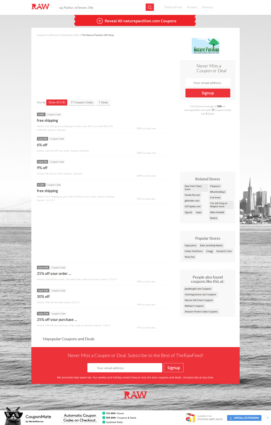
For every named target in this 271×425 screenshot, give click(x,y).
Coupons (42, 35)
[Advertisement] (207, 143)
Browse (192, 7)
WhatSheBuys (217, 191)
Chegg (209, 251)
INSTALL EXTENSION (246, 417)
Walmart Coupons (194, 305)
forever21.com (224, 251)
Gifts (76, 35)
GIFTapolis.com (193, 206)
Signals (188, 212)
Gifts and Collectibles (60, 35)
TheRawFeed (173, 7)
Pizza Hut (190, 256)
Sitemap (207, 7)
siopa (198, 212)
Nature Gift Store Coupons (199, 300)
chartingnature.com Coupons (200, 294)
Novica (213, 218)
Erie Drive (215, 197)
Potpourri (215, 186)
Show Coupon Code (144, 122)
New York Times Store (193, 188)
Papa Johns (191, 245)
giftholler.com (192, 200)
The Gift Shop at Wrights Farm (218, 205)
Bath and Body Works (211, 245)
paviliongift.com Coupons (198, 288)
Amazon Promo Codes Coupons (201, 311)
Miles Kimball (217, 212)
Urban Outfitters (194, 251)
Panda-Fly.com (192, 195)
